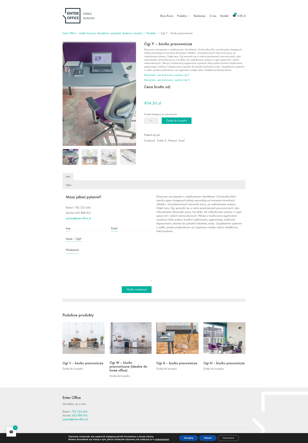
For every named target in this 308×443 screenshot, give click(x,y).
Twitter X (161, 140)
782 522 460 (79, 411)
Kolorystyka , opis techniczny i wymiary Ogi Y (166, 74)
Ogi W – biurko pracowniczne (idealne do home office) (128, 366)
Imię (68, 228)
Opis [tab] (68, 176)
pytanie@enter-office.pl (78, 218)
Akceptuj (188, 437)
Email (182, 140)
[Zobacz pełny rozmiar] (67, 47)
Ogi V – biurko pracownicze (83, 363)
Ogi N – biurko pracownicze (224, 363)
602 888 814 (79, 415)
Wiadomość (72, 250)
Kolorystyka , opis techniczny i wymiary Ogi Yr (167, 79)
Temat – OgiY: (74, 239)
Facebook (149, 140)
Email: (114, 228)
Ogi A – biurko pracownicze (176, 363)
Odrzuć (208, 437)
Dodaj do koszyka (177, 120)
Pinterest (172, 140)
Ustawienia (228, 437)
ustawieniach (162, 439)
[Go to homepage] (79, 15)
